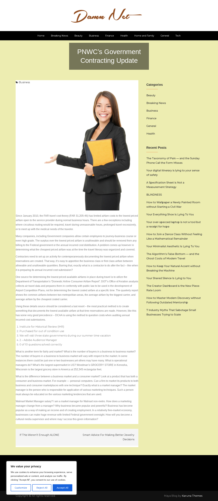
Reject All (41, 487)
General (165, 35)
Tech (178, 35)
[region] (41, 478)
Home (41, 35)
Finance (109, 35)
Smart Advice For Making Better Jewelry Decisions (108, 437)
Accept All (62, 487)
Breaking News (59, 35)
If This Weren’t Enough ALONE (39, 434)
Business (94, 35)
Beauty (78, 35)
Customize (21, 487)
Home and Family (144, 35)
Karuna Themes (192, 495)
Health (124, 35)
